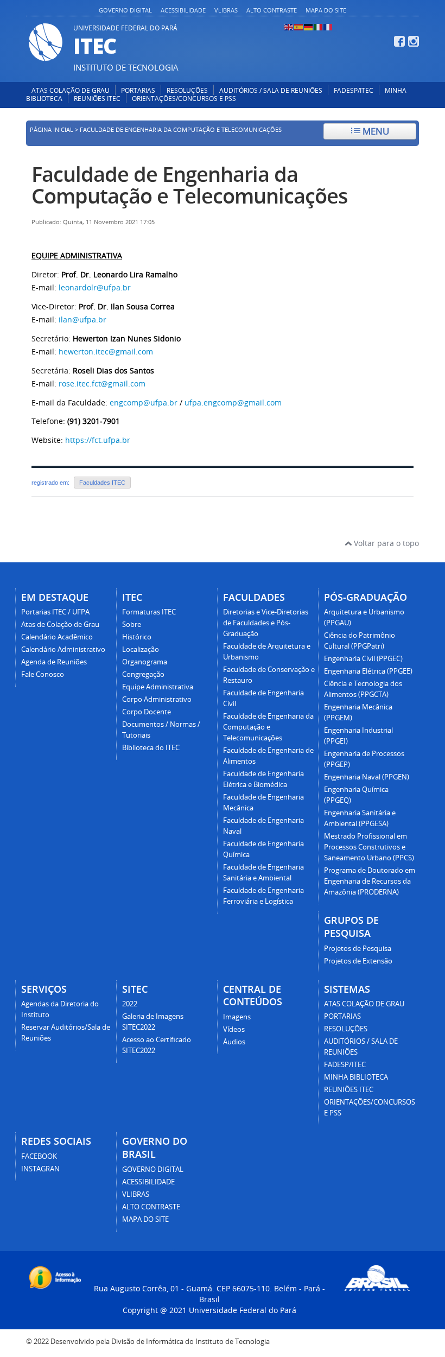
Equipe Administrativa (157, 687)
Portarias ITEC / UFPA (55, 612)
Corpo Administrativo (157, 699)
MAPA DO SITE (326, 10)
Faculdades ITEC (102, 482)
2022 (129, 1004)
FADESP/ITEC (353, 90)
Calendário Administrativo (63, 649)
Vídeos (234, 1029)
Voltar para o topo (385, 543)
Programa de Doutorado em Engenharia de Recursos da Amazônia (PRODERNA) (369, 881)
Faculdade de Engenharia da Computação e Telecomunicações (189, 185)
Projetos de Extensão (358, 961)
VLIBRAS (226, 10)
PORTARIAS (138, 90)
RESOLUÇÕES (187, 90)
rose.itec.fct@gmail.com (102, 383)
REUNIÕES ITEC (97, 98)
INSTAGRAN (40, 1169)
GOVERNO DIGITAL (125, 10)
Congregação (143, 674)
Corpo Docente (146, 711)
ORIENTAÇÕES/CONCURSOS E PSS (184, 98)
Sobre (131, 624)
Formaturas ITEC (149, 612)
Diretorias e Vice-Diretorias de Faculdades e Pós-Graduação (265, 622)
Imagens (237, 1017)
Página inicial (51, 130)
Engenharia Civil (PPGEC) (363, 658)
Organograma (144, 662)
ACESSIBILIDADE (183, 10)
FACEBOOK (39, 1156)
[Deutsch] (309, 26)
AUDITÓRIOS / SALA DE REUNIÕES (270, 90)
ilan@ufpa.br (82, 319)
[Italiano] (318, 26)
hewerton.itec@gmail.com (106, 351)
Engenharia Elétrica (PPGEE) (368, 671)
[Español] (299, 26)
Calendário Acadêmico (57, 637)
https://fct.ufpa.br (97, 440)
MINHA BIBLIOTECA (356, 1077)
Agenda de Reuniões (54, 662)
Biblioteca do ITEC (151, 747)
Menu (374, 131)
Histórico (136, 637)
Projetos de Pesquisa (357, 948)
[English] (289, 26)
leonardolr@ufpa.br (95, 287)
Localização (140, 649)
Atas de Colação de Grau (60, 624)
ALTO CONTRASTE (271, 10)
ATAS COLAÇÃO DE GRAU (70, 90)
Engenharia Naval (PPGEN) (366, 777)
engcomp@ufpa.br (143, 402)
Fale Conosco (42, 674)
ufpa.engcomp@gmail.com (233, 402)
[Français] (328, 26)
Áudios (234, 1042)
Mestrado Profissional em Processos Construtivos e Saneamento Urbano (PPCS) (369, 847)
